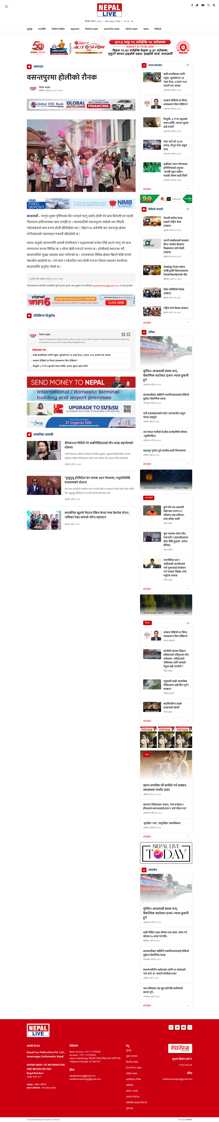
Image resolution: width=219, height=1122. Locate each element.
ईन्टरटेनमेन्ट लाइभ (133, 1068)
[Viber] (208, 5)
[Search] (214, 5)
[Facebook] (192, 5)
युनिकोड (129, 1109)
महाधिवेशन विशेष (133, 1079)
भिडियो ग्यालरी (155, 209)
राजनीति (42, 29)
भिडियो (157, 29)
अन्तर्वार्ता (149, 498)
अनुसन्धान (74, 29)
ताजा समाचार (155, 65)
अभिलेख (129, 1085)
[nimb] (81, 203)
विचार (147, 623)
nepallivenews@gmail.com (105, 286)
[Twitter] (197, 5)
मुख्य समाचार (132, 1056)
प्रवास (146, 29)
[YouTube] (203, 5)
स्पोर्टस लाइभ (131, 29)
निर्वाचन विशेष (58, 29)
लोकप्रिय (152, 870)
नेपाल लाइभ (44, 87)
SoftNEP (188, 1119)
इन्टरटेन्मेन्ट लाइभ (111, 29)
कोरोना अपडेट (132, 1091)
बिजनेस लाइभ (91, 29)
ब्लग (147, 755)
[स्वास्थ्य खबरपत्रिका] (173, 1049)
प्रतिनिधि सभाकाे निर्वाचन (136, 1103)
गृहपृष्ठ (128, 1050)
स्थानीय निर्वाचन (133, 1097)
